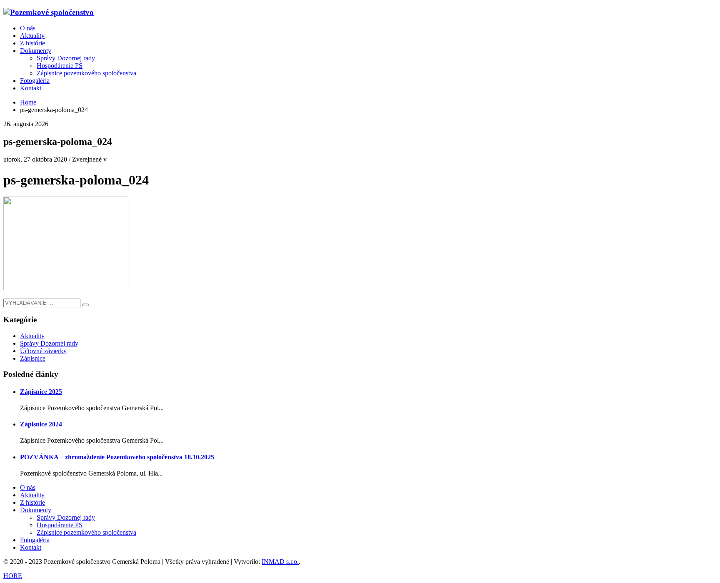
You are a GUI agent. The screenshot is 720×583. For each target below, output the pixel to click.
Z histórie (32, 502)
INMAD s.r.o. (280, 561)
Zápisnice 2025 (41, 391)
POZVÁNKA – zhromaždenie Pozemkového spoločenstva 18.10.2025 (117, 457)
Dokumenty (35, 509)
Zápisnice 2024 (41, 424)
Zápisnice (32, 358)
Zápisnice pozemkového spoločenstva (86, 532)
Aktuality (32, 335)
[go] (85, 305)
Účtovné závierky (43, 350)
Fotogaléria (35, 539)
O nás (27, 487)
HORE (12, 575)
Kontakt (30, 547)
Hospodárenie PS (59, 524)
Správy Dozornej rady (49, 343)
